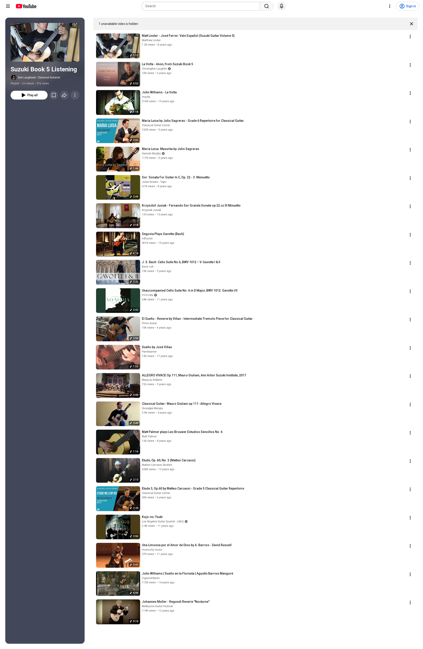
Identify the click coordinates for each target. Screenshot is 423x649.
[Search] (267, 6)
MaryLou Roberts (152, 379)
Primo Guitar (149, 323)
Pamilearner (149, 351)
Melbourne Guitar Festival (157, 606)
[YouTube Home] (25, 6)
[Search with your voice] (281, 6)
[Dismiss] (411, 23)
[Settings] (389, 6)
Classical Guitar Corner (156, 125)
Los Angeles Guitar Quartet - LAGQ (163, 521)
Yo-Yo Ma (147, 295)
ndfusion (147, 238)
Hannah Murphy (151, 153)
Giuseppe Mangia (152, 408)
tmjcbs (146, 96)
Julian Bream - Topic (154, 181)
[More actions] (74, 95)
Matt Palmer (149, 436)
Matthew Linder (151, 40)
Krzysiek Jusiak (151, 210)
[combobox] (202, 6)
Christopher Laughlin (154, 68)
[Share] (64, 95)
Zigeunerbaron (151, 578)
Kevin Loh (148, 266)
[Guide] (8, 6)
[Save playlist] (53, 95)
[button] (45, 42)
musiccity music (152, 549)
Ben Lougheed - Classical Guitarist (39, 77)
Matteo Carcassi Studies (157, 464)
